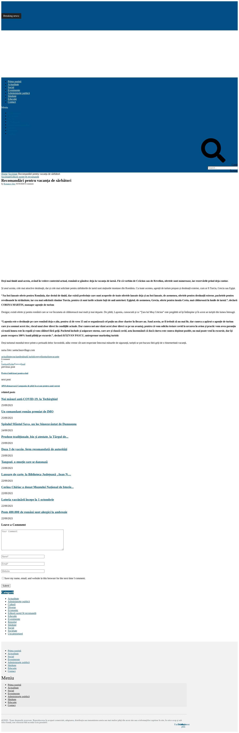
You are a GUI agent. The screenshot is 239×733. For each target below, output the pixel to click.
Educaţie (12, 99)
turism (48, 356)
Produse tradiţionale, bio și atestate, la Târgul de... (34, 436)
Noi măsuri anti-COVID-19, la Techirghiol (45, 4)
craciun (15, 356)
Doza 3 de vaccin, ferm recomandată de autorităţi (34, 449)
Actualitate (13, 84)
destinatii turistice (28, 356)
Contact (12, 102)
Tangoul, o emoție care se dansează (24, 462)
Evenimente (14, 90)
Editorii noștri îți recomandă (25, 176)
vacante (55, 356)
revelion (41, 356)
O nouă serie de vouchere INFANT (41, 26)
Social (11, 87)
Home (4, 173)
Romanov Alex (9, 184)
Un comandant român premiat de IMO (43, 12)
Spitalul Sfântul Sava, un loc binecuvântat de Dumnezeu (52, 19)
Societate (13, 173)
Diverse (12, 607)
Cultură (11, 604)
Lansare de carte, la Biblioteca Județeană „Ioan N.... (36, 474)
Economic (13, 610)
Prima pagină (14, 81)
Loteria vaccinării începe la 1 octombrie (27, 499)
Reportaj (12, 622)
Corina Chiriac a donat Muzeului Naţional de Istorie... (37, 487)
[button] (119, 107)
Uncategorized (15, 633)
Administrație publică (19, 93)
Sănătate (12, 96)
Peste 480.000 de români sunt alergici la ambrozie (34, 512)
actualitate (6, 356)
